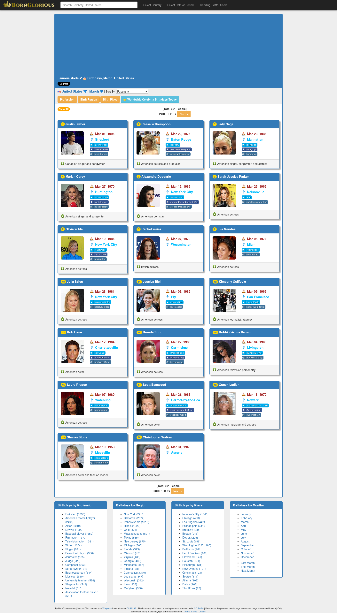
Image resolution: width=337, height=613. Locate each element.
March (245, 522)
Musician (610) (74, 576)
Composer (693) (75, 565)
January (246, 514)
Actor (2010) (73, 526)
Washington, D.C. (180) (196, 545)
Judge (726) (72, 561)
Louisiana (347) (133, 576)
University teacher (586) (80, 580)
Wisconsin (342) (134, 580)
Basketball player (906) (79, 553)
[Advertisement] (168, 45)
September (248, 545)
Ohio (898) (130, 530)
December (247, 557)
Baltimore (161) (191, 549)
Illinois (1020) (132, 526)
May (243, 530)
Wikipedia (107, 608)
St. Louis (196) (191, 541)
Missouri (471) (133, 553)
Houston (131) (191, 561)
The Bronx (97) (191, 588)
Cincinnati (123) (192, 572)
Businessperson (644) (78, 572)
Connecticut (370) (135, 572)
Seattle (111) (190, 576)
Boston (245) (190, 533)
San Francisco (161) (195, 553)
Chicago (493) (191, 518)
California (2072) (134, 518)
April (243, 526)
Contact (202, 611)
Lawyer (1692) (74, 530)
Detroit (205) (190, 537)
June (244, 533)
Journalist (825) (75, 557)
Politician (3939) (75, 514)
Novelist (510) (73, 588)
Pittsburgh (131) (192, 565)
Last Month (248, 563)
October (246, 549)
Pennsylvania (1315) (136, 522)
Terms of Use (191, 611)
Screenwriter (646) (76, 569)
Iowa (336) (130, 584)
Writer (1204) (73, 545)
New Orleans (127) (194, 569)
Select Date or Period (180, 5)
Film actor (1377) (76, 537)
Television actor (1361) (79, 541)
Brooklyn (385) (191, 530)
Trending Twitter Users (213, 5)
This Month (248, 567)
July (243, 537)
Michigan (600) (133, 545)
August (245, 541)
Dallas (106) (189, 584)
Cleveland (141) (192, 557)
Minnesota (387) (134, 565)
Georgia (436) (132, 561)
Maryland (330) (133, 588)
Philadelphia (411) (193, 526)
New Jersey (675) (135, 541)
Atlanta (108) (190, 580)
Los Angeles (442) (193, 522)
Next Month (248, 570)
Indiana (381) (132, 569)
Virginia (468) (132, 557)
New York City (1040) (195, 514)
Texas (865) (131, 537)
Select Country (152, 5)
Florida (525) (132, 549)
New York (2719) (134, 514)
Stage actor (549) (76, 584)
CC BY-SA (131, 608)
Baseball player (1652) (79, 533)
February (246, 518)
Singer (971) (73, 549)
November (247, 553)
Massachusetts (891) (137, 533)
